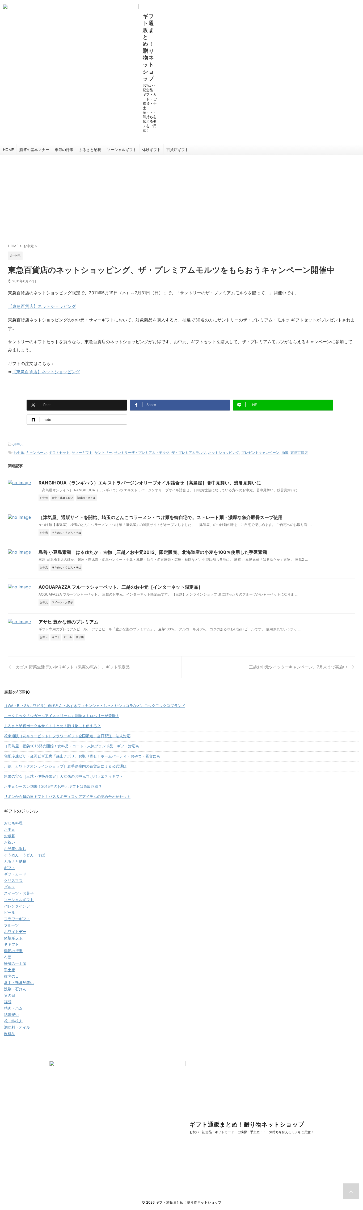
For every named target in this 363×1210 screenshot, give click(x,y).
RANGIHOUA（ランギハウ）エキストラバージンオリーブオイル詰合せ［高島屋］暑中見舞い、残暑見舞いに (150, 482)
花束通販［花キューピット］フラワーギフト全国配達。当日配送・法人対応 (67, 736)
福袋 (7, 1001)
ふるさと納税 (90, 149)
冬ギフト (11, 944)
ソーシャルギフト (122, 149)
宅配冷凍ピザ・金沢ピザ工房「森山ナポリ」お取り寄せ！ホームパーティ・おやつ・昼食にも (82, 756)
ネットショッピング (223, 452)
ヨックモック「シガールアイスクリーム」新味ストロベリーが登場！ (61, 715)
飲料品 (9, 1033)
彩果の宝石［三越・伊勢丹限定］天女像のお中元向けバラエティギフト (63, 776)
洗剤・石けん (15, 989)
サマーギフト (82, 452)
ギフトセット (59, 452)
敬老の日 (11, 976)
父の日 (9, 995)
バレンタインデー (19, 906)
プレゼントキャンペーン (260, 452)
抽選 (284, 452)
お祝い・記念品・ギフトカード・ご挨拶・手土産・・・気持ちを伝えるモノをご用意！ (251, 1132)
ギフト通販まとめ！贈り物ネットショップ (148, 47)
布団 (7, 957)
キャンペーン (36, 452)
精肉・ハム (13, 1008)
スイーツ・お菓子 (19, 893)
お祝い (9, 842)
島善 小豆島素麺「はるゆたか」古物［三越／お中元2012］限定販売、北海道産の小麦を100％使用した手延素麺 (153, 552)
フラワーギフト (17, 918)
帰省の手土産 (15, 963)
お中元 (18, 444)
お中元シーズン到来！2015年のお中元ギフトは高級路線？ (53, 786)
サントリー (103, 452)
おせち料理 (13, 823)
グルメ (9, 887)
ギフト (9, 867)
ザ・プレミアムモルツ (188, 452)
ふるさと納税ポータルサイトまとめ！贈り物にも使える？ (52, 725)
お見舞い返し (15, 848)
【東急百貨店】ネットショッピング (42, 306)
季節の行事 (64, 149)
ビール (9, 912)
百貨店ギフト (177, 149)
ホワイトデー (15, 931)
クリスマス (13, 880)
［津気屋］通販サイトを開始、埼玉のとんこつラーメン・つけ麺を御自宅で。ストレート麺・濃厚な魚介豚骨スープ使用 (160, 517)
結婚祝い (11, 1014)
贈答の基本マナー (34, 149)
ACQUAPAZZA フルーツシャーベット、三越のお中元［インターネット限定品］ (121, 587)
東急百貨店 (299, 452)
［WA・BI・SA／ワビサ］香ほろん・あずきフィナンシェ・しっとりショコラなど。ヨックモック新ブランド (94, 705)
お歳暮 (9, 836)
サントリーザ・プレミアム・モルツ (141, 452)
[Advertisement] (181, 195)
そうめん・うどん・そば (24, 855)
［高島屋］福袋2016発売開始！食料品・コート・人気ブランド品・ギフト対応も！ (73, 746)
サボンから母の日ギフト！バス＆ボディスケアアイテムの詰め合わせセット (67, 796)
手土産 (9, 970)
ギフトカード (15, 874)
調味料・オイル (17, 1027)
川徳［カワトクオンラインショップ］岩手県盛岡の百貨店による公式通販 (65, 766)
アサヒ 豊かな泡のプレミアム (68, 622)
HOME (8, 149)
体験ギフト (151, 149)
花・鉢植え (13, 1021)
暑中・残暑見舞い (19, 982)
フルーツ (11, 925)
